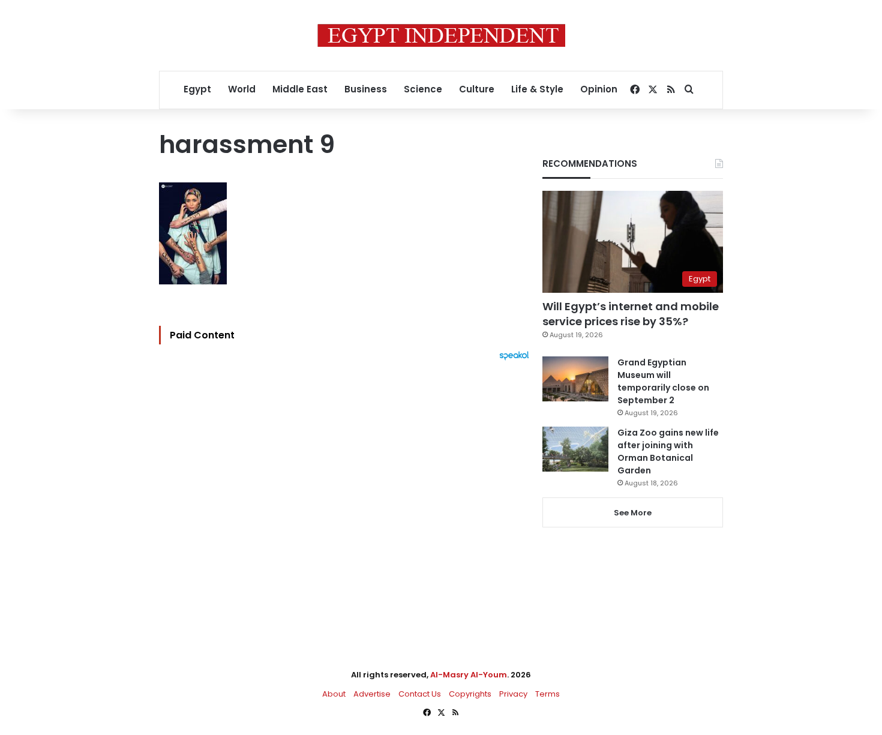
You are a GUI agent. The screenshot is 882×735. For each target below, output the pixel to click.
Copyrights (470, 694)
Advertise (372, 694)
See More (633, 512)
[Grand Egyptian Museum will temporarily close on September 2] (575, 378)
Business (365, 89)
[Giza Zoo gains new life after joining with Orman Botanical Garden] (575, 449)
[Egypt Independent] (441, 35)
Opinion (598, 89)
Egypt (197, 89)
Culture (476, 89)
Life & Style (537, 89)
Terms (547, 694)
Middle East (300, 89)
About (334, 694)
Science (423, 89)
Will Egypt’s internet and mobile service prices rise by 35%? (630, 314)
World (242, 89)
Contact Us (419, 694)
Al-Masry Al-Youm (468, 674)
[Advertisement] (347, 492)
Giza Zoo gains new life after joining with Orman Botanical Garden (668, 451)
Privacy (513, 694)
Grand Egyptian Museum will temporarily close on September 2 (663, 381)
